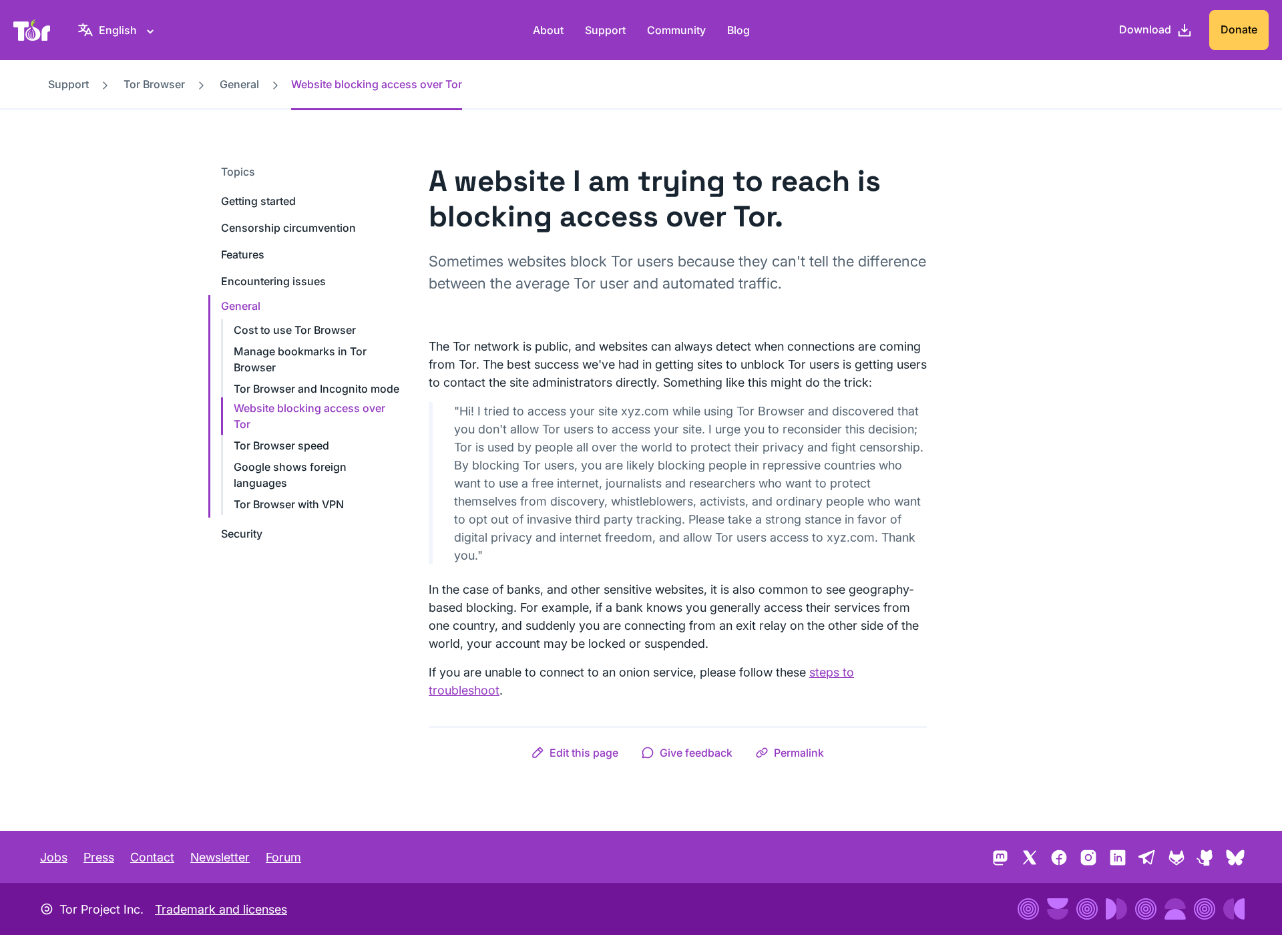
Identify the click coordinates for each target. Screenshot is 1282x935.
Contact (152, 857)
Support (605, 30)
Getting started (258, 201)
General (239, 84)
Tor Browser (154, 84)
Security (241, 533)
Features (242, 254)
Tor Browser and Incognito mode (316, 388)
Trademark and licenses (221, 909)
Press (98, 857)
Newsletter (220, 857)
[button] (574, 752)
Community (676, 30)
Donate (1239, 29)
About (548, 30)
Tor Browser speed (281, 445)
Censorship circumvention (288, 227)
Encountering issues (273, 281)
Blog (738, 30)
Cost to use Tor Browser (295, 330)
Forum (283, 857)
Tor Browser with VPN (289, 504)
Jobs (53, 857)
